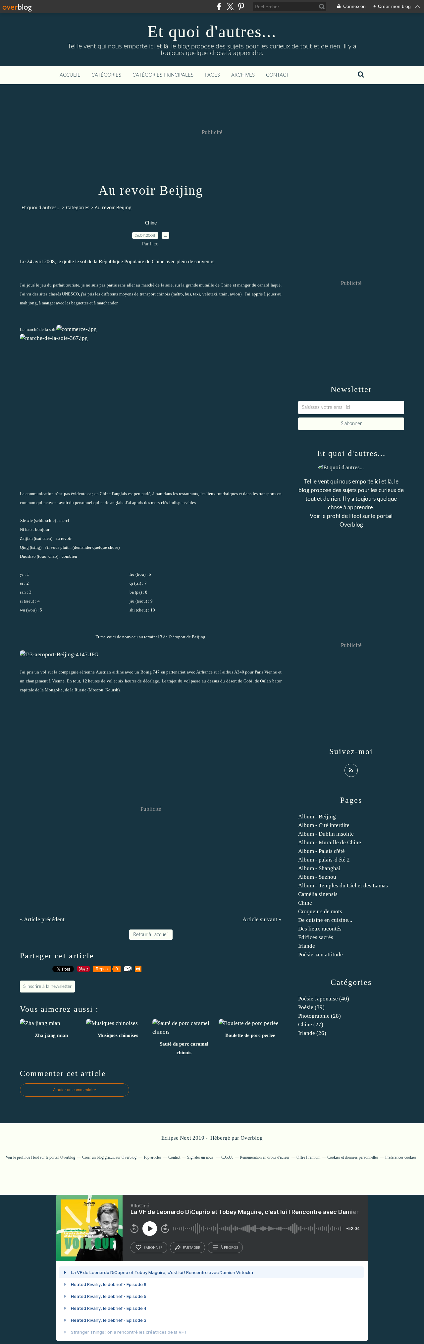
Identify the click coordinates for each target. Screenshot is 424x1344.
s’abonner (153, 1247)
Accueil (70, 75)
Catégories (106, 75)
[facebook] (219, 6)
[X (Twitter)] (230, 6)
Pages (212, 75)
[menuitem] (70, 75)
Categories (77, 207)
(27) (310, 1024)
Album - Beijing (317, 816)
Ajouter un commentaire (74, 1090)
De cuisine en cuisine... (325, 920)
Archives (243, 75)
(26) (312, 1033)
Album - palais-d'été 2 (324, 860)
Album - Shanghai (319, 868)
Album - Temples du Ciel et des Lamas (343, 885)
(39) (311, 1007)
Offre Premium (308, 1157)
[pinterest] (241, 6)
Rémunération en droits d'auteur (265, 1157)
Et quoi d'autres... (212, 31)
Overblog (251, 1138)
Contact (277, 75)
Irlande (306, 946)
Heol (355, 516)
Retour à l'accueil (151, 934)
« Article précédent (42, 919)
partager (191, 1247)
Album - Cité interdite (323, 825)
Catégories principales (162, 75)
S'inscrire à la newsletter (47, 986)
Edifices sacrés (315, 937)
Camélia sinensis (318, 894)
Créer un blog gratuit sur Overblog (109, 1157)
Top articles (152, 1157)
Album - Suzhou (317, 877)
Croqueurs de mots (320, 911)
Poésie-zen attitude (320, 954)
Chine (151, 223)
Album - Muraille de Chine (329, 842)
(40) (323, 998)
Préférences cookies (400, 1157)
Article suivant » (262, 919)
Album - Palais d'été (321, 851)
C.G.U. (227, 1157)
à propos (229, 1247)
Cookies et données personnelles (352, 1157)
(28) (319, 1016)
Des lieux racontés (320, 929)
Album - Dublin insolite (326, 834)
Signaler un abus (200, 1157)
